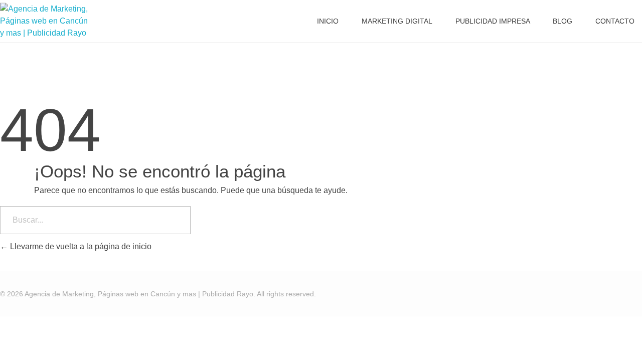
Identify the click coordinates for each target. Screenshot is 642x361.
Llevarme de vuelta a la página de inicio (79, 246)
